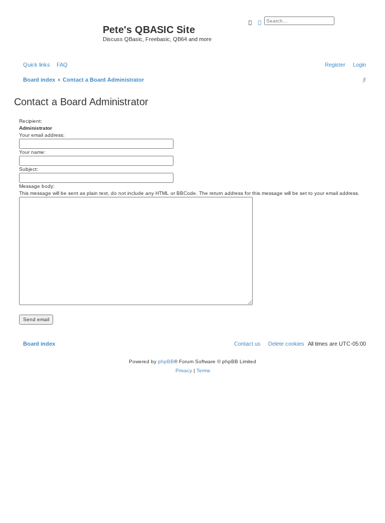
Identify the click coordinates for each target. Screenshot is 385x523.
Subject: (28, 169)
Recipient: (30, 121)
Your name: (32, 152)
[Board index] (60, 33)
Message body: (37, 186)
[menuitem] (60, 65)
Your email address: (42, 135)
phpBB (166, 361)
